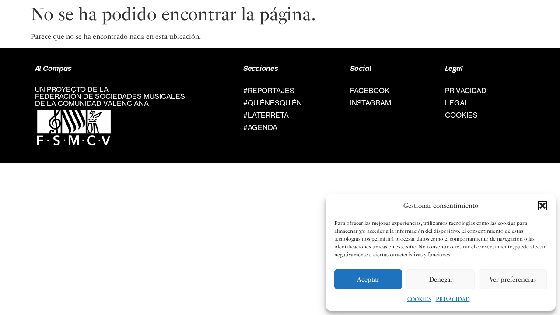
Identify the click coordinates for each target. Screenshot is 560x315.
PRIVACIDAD (453, 299)
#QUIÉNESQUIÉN (272, 102)
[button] (542, 205)
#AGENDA (260, 127)
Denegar (441, 280)
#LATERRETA (266, 115)
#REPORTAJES (268, 90)
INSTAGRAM (370, 102)
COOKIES (419, 299)
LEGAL (457, 102)
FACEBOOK (369, 90)
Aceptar (368, 280)
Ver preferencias (513, 280)
